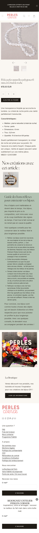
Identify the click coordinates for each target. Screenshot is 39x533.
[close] (37, 499)
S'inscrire (19, 526)
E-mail (4, 516)
